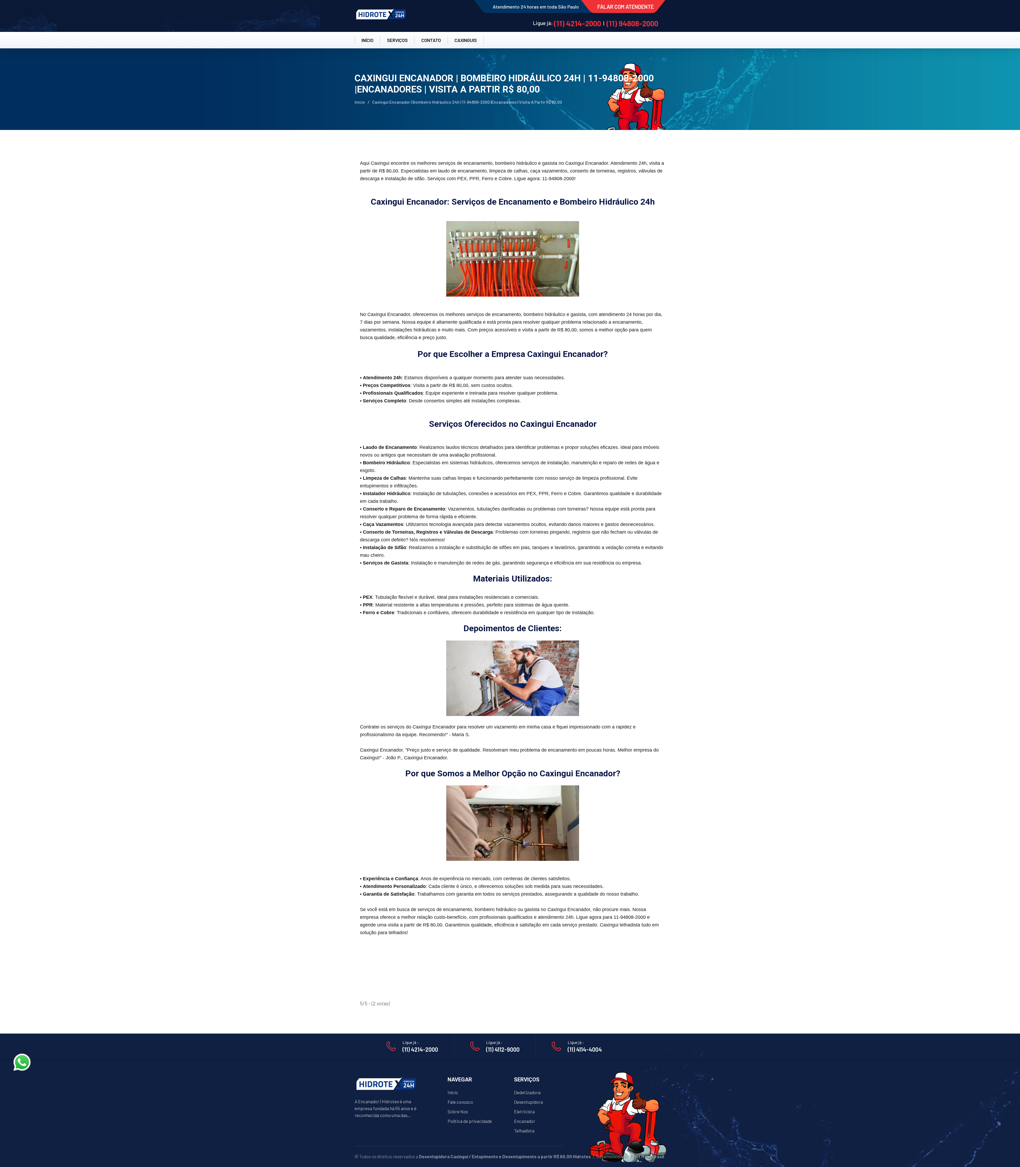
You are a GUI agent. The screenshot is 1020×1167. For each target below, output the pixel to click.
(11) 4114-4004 (585, 1049)
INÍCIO (367, 40)
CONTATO (431, 40)
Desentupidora (528, 1102)
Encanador (524, 1121)
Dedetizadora (527, 1092)
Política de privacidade (470, 1121)
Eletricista (524, 1111)
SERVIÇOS (397, 40)
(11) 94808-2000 (632, 23)
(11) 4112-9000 (503, 1049)
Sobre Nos (458, 1111)
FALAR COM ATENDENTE (625, 6)
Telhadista (524, 1130)
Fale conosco (460, 1102)
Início (360, 101)
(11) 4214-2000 (577, 23)
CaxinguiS (465, 40)
